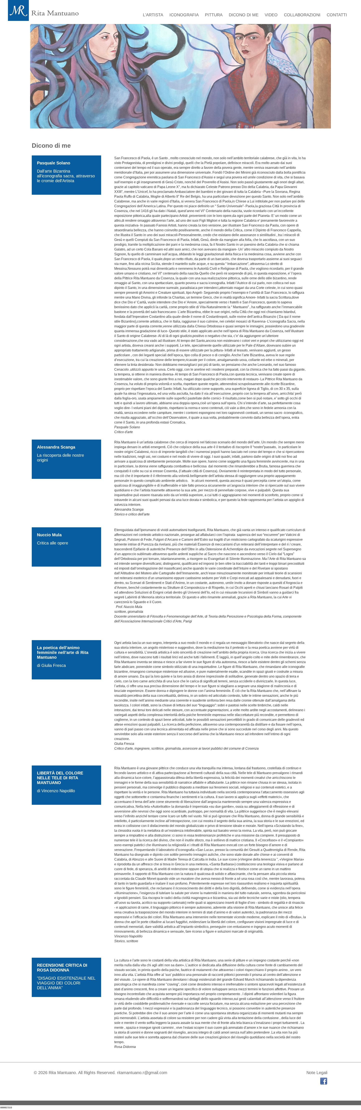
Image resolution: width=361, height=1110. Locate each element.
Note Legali (316, 1072)
